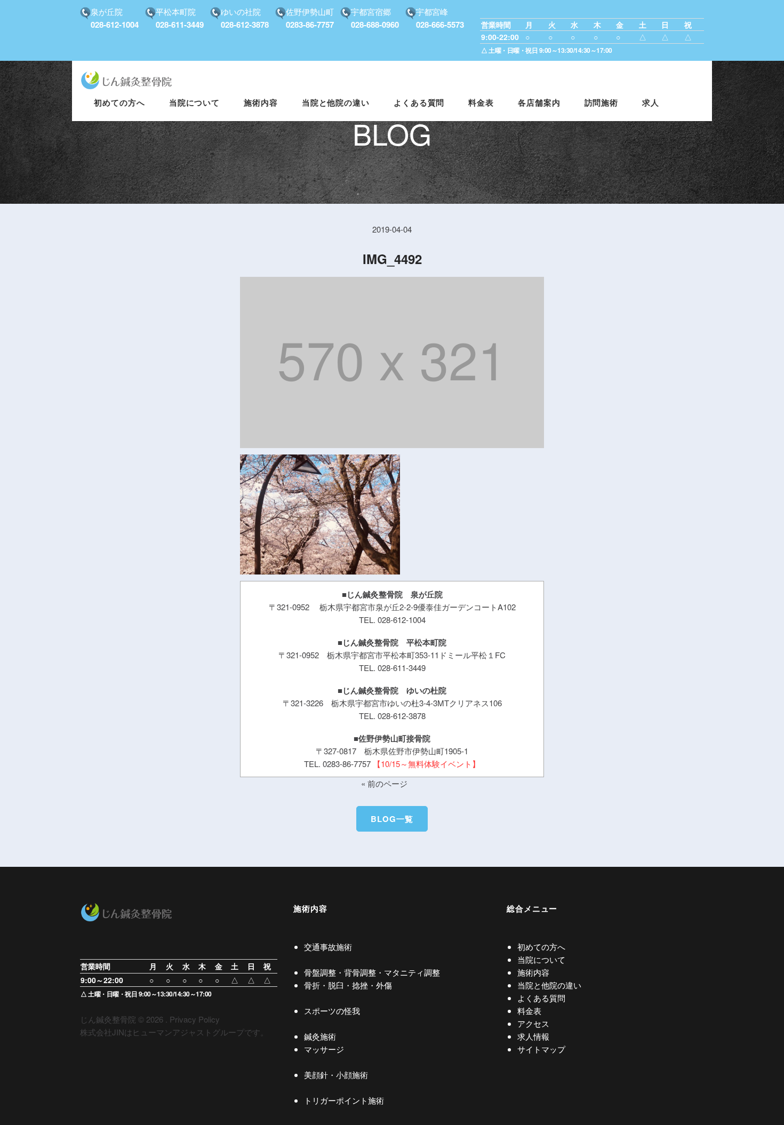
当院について (541, 959)
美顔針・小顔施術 (336, 1074)
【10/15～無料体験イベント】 (426, 763)
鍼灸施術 (320, 1036)
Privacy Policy (195, 1019)
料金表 (529, 1010)
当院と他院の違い (549, 985)
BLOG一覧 (392, 819)
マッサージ (324, 1049)
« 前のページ (384, 783)
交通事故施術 (328, 946)
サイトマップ (541, 1049)
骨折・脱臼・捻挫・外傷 (348, 985)
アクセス (533, 1023)
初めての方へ (541, 946)
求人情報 (533, 1036)
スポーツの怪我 (332, 1010)
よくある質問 (541, 997)
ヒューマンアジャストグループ (188, 1032)
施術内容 (533, 972)
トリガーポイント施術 (344, 1100)
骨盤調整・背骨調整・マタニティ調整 (372, 972)
